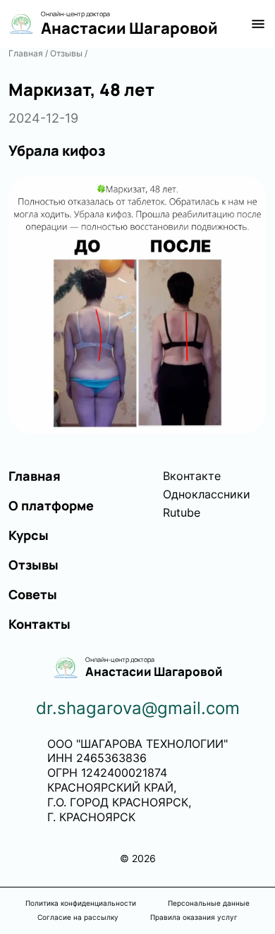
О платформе (51, 505)
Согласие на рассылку (77, 917)
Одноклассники (206, 494)
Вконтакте (192, 476)
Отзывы (66, 53)
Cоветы (32, 594)
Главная (25, 53)
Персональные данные (209, 903)
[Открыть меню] (258, 24)
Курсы (28, 535)
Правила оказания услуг (194, 917)
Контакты (39, 623)
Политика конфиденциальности (80, 903)
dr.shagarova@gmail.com (138, 708)
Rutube (181, 512)
